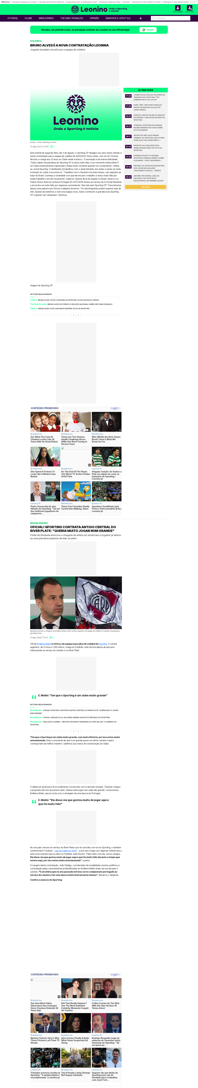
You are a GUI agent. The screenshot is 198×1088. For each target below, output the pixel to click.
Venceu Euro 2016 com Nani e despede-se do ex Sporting (64, 308)
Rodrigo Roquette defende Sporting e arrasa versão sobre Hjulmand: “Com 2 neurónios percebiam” (149, 158)
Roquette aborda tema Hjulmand (51, 2)
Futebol (13, 18)
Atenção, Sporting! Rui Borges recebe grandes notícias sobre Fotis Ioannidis (148, 127)
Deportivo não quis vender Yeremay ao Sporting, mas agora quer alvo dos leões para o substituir (149, 137)
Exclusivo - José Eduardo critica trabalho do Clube (142, 2)
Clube (28, 18)
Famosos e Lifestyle (118, 18)
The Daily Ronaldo (71, 18)
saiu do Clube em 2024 (65, 850)
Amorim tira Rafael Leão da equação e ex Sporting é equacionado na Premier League (148, 178)
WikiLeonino (46, 18)
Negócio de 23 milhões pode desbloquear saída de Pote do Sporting (148, 147)
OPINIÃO (94, 18)
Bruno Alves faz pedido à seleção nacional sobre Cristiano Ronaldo (80, 304)
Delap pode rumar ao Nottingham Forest (82, 2)
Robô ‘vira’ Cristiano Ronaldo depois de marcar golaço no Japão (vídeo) (148, 107)
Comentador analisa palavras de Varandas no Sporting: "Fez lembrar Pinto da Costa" (149, 97)
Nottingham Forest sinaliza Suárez (176, 2)
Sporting (103, 643)
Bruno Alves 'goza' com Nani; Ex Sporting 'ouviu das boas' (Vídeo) (68, 300)
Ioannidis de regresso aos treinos (24, 2)
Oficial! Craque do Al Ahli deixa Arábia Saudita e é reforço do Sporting (76, 717)
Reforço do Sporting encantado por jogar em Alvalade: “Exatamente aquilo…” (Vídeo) (149, 168)
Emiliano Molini (44, 643)
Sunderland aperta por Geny (109, 2)
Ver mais (146, 187)
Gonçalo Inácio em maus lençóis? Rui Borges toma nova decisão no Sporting (149, 117)
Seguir (150, 29)
